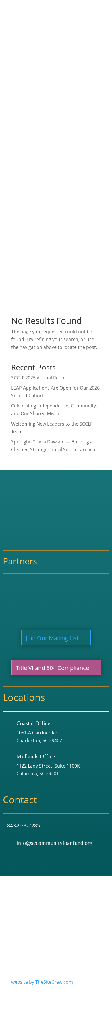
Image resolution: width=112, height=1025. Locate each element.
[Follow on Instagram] (84, 927)
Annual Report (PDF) (87, 90)
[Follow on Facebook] (72, 927)
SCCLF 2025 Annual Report (39, 378)
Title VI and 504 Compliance (52, 668)
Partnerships (75, 230)
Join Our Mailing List (52, 638)
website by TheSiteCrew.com (42, 982)
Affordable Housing (91, 127)
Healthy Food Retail (91, 135)
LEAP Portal (82, 179)
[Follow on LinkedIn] (96, 927)
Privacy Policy (40, 910)
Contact (69, 289)
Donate (69, 282)
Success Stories (82, 83)
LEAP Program (85, 172)
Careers (73, 60)
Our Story (75, 45)
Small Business (86, 120)
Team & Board (80, 53)
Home (67, 30)
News (66, 274)
